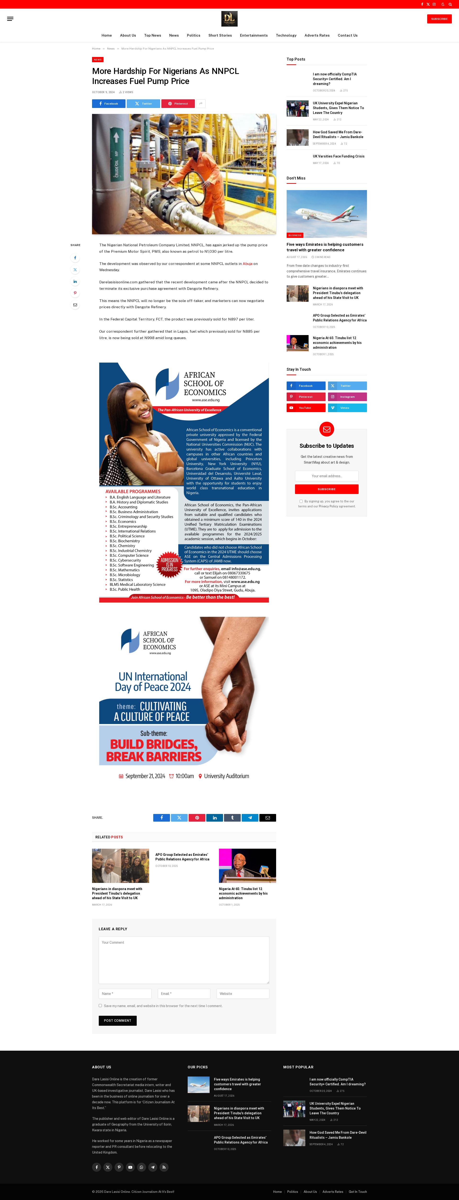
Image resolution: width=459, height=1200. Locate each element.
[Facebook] (75, 257)
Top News (152, 35)
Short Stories (220, 35)
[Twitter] (75, 269)
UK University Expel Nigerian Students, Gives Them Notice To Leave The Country (338, 108)
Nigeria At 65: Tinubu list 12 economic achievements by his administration (243, 893)
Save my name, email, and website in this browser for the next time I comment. (163, 1006)
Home (107, 35)
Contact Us (348, 35)
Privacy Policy (328, 506)
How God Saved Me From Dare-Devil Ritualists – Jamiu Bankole (338, 134)
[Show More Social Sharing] (201, 103)
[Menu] (10, 18)
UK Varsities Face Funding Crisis (339, 156)
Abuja (247, 263)
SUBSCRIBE (439, 19)
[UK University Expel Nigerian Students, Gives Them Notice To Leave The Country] (298, 108)
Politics (193, 35)
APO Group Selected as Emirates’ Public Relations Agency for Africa (182, 857)
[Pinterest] (75, 292)
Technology (286, 35)
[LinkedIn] (75, 281)
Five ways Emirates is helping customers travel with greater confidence (325, 247)
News (174, 35)
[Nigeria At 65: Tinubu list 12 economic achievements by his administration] (247, 866)
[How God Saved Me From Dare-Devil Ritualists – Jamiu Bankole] (298, 137)
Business (295, 235)
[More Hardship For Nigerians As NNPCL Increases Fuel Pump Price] (184, 174)
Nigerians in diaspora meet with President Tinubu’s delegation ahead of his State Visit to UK (117, 893)
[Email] (75, 304)
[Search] (450, 4)
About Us (128, 35)
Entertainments (254, 35)
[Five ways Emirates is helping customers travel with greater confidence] (327, 214)
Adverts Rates (317, 35)
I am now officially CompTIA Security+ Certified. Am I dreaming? (335, 79)
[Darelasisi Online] (229, 19)
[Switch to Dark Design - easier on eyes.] (443, 4)
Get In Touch (358, 1192)
